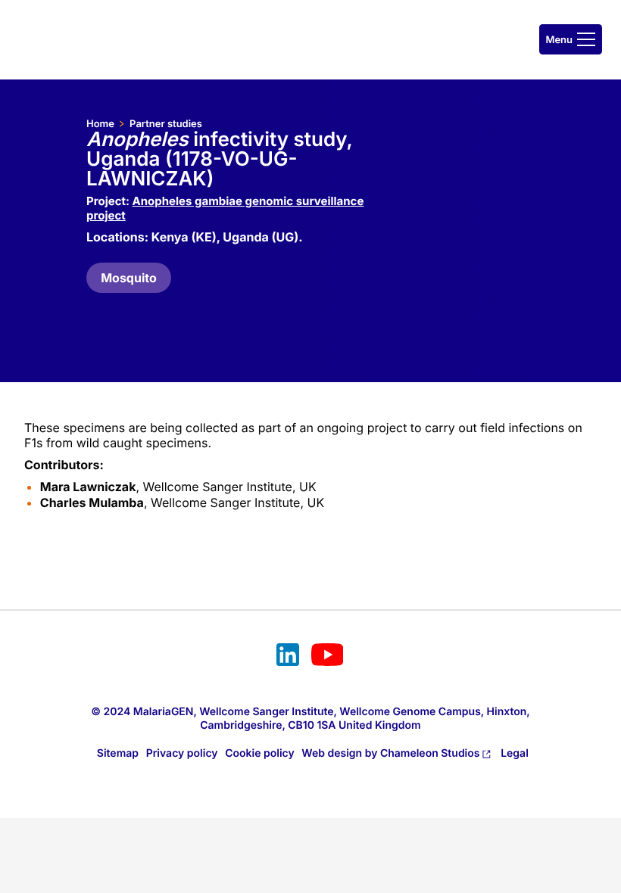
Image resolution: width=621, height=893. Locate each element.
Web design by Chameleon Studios (390, 753)
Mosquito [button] (129, 277)
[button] (570, 39)
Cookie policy (260, 753)
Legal (515, 753)
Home (100, 124)
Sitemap (118, 753)
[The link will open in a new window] (287, 657)
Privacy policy (182, 753)
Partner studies (166, 124)
